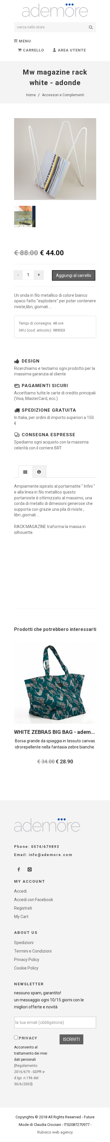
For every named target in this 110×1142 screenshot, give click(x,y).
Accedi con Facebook (33, 899)
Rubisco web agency (55, 1132)
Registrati (23, 908)
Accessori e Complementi (63, 95)
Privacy (28, 1038)
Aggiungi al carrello (73, 275)
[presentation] (26, 472)
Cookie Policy (26, 968)
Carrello (33, 50)
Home (31, 95)
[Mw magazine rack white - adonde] (55, 159)
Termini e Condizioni (33, 951)
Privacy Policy (26, 959)
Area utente (71, 50)
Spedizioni (23, 942)
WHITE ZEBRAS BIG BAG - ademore (56, 732)
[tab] (25, 471)
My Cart (21, 916)
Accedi (20, 891)
